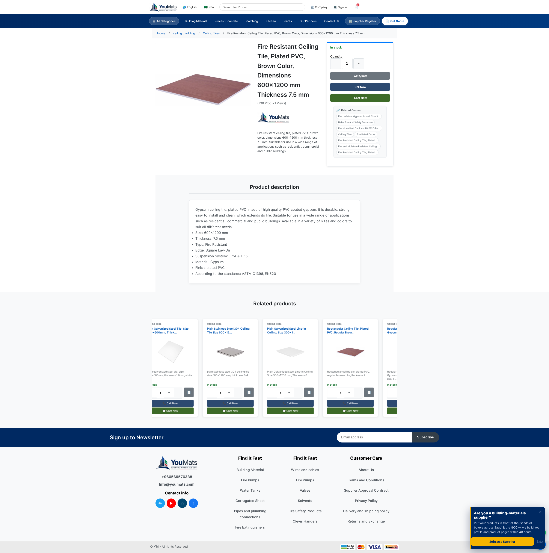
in (182, 503)
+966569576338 (176, 477)
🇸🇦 (209, 7)
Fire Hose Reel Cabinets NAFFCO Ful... (359, 128)
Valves (305, 490)
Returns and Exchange (366, 521)
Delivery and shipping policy (366, 511)
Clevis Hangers (305, 521)
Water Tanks (250, 490)
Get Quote (360, 75)
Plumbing (252, 21)
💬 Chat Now (167, 410)
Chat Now (360, 98)
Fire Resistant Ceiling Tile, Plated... (357, 140)
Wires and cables (305, 470)
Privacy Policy (366, 500)
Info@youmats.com (177, 484)
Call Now (360, 87)
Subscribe (425, 437)
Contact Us (331, 21)
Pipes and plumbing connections (250, 514)
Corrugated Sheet (250, 500)
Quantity (336, 56)
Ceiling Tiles (345, 134)
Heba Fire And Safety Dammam (355, 122)
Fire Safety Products (305, 511)
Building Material (196, 21)
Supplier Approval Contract (366, 490)
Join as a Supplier (502, 541)
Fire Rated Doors (366, 134)
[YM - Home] (163, 7)
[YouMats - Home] (273, 117)
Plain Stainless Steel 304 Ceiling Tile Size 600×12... (225, 330)
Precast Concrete (226, 21)
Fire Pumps (250, 480)
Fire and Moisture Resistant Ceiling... (358, 146)
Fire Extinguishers (250, 527)
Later (540, 541)
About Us (366, 470)
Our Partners (308, 21)
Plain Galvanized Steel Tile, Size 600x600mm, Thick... (164, 330)
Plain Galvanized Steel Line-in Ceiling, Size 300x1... (283, 330)
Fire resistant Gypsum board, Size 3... (359, 116)
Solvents (305, 500)
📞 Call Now (167, 403)
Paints (288, 21)
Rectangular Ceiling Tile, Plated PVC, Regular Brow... (344, 330)
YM (156, 546)
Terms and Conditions (366, 480)
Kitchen (271, 21)
